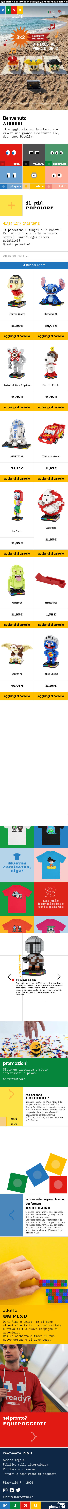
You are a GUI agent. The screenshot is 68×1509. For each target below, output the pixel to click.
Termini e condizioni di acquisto (29, 1474)
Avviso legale (14, 1460)
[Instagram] (5, 1490)
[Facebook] (11, 1490)
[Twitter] (18, 1490)
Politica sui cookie (19, 1469)
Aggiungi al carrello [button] (17, 336)
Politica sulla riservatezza (25, 1464)
